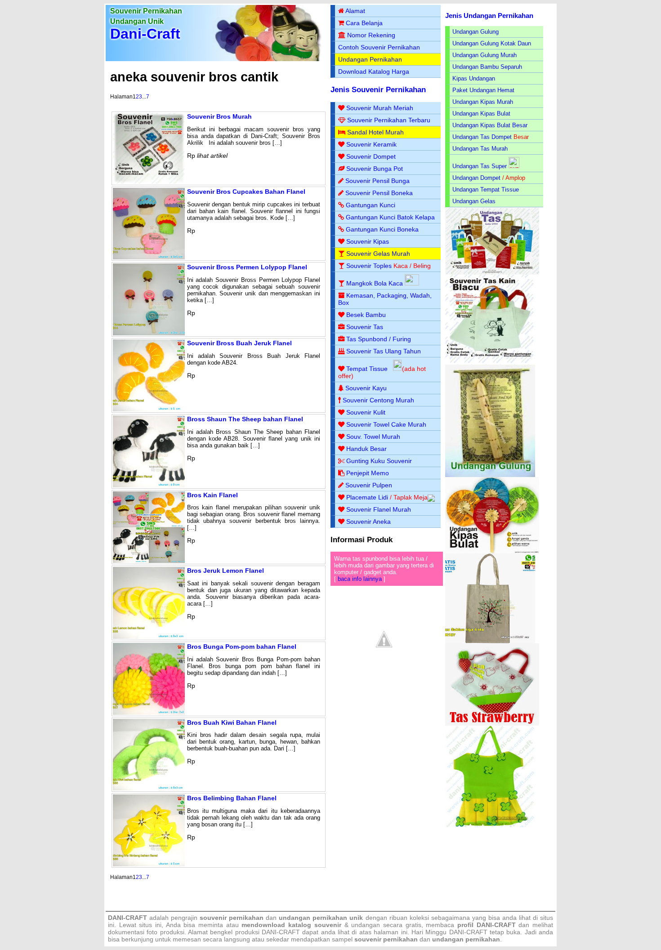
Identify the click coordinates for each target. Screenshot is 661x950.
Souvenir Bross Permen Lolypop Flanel (247, 267)
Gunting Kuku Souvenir (379, 460)
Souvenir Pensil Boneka (379, 192)
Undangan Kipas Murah (482, 101)
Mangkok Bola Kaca (375, 283)
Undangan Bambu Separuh (487, 66)
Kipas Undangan (473, 78)
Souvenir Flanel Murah (378, 509)
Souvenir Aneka (368, 521)
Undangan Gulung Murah (484, 55)
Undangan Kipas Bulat (481, 113)
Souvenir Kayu (366, 388)
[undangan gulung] (490, 475)
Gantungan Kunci (370, 205)
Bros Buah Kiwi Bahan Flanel (232, 722)
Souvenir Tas (364, 326)
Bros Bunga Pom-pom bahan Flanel (241, 646)
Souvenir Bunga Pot (374, 168)
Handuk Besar (366, 448)
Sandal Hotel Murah (375, 132)
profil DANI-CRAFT (486, 924)
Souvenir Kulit (365, 412)
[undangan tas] (492, 272)
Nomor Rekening (371, 35)
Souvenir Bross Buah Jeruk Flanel (239, 343)
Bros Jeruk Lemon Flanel (225, 570)
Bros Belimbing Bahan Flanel (232, 798)
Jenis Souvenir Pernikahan (378, 89)
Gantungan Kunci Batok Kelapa (390, 217)
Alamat (355, 10)
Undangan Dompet (476, 177)
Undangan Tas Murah (480, 148)
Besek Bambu (366, 314)
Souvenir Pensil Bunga (377, 180)
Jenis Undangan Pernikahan (489, 15)
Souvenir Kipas (367, 241)
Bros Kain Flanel (212, 495)
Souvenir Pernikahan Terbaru (388, 120)
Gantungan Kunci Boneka (382, 229)
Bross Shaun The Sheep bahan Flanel (245, 419)
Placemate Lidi (367, 497)
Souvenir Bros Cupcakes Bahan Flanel (246, 191)
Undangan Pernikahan (370, 59)
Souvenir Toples (369, 265)
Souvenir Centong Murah (378, 400)
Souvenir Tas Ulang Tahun (383, 351)
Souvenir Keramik (371, 144)
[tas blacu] (490, 362)
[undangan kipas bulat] (492, 551)
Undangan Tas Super (479, 166)
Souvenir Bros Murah (219, 116)
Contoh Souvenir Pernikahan (379, 47)
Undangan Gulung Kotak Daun (491, 43)
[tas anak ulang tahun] (490, 825)
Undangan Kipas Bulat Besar (489, 125)
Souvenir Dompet (371, 156)
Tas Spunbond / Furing (378, 339)
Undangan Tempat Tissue (485, 189)
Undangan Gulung (475, 31)
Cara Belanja (364, 23)
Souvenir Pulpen (368, 485)
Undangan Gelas (474, 201)
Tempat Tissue (367, 368)
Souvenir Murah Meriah (379, 108)
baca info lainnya (360, 578)
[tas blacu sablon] (490, 641)
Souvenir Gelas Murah (378, 253)
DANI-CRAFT (468, 932)
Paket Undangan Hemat (483, 90)
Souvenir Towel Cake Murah (386, 424)
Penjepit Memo (367, 473)
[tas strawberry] (492, 723)
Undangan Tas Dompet (482, 137)
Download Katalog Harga (373, 71)
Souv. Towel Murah (373, 436)
